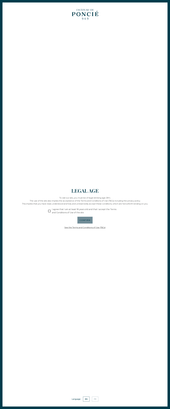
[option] (86, 399)
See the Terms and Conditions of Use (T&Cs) (85, 227)
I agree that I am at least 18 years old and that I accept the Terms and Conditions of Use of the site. (84, 211)
